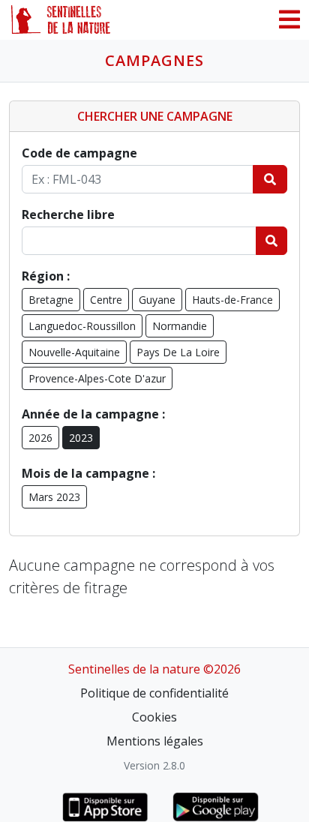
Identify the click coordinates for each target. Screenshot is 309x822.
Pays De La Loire (178, 352)
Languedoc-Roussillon (82, 326)
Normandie (179, 326)
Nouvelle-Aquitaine (74, 352)
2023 (81, 437)
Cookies (154, 717)
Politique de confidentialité (154, 693)
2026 (40, 437)
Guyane (157, 299)
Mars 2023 (54, 497)
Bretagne (51, 299)
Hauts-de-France (232, 299)
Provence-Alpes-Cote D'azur (97, 378)
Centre (106, 299)
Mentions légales (154, 741)
